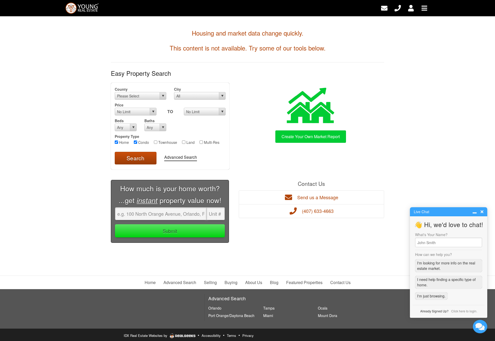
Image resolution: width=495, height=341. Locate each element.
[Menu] (424, 8)
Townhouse (167, 142)
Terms (231, 335)
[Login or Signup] (411, 8)
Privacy (248, 335)
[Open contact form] (384, 8)
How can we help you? (433, 254)
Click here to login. (464, 311)
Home (123, 142)
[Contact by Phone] (397, 8)
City (177, 89)
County (121, 89)
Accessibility (211, 335)
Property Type (127, 136)
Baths (149, 120)
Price (119, 104)
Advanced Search (180, 157)
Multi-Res (211, 142)
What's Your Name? (431, 234)
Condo (143, 142)
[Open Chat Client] (480, 326)
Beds (119, 120)
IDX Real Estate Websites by (146, 335)
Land (190, 142)
